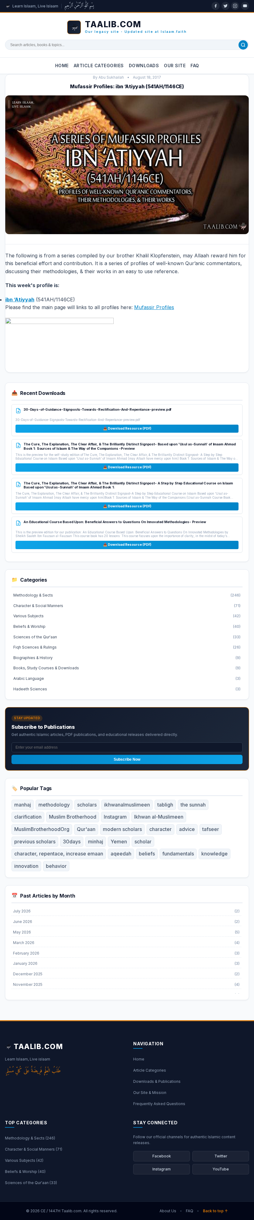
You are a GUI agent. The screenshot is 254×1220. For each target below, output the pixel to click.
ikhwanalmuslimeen (127, 805)
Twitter (220, 1156)
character (160, 829)
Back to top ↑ (215, 1211)
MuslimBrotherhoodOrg (41, 829)
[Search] (243, 45)
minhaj (95, 841)
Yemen (119, 841)
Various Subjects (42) (24, 1160)
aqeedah (121, 854)
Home (62, 65)
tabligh (165, 805)
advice (187, 829)
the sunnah (193, 805)
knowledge (214, 854)
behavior (56, 866)
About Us (168, 1211)
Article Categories (99, 65)
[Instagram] (235, 6)
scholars (87, 805)
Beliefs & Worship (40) (25, 1171)
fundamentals (178, 854)
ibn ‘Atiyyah (19, 299)
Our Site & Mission (149, 1092)
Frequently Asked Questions (159, 1103)
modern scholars (122, 829)
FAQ (194, 65)
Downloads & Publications (157, 1081)
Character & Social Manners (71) (33, 1149)
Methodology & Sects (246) (30, 1138)
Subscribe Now (127, 759)
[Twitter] (225, 6)
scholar (142, 841)
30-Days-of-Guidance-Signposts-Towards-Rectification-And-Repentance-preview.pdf (97, 409)
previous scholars (34, 841)
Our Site (175, 65)
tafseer (210, 829)
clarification (28, 817)
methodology (54, 805)
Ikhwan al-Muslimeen (158, 817)
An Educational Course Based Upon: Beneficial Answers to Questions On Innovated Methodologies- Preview (115, 522)
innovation (26, 866)
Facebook (161, 1156)
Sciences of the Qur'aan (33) (31, 1182)
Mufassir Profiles (154, 307)
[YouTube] (245, 6)
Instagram (115, 817)
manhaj (22, 805)
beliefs (147, 854)
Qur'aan (86, 829)
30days (72, 841)
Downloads (144, 65)
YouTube (220, 1169)
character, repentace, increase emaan (58, 854)
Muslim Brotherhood (72, 817)
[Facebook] (216, 6)
